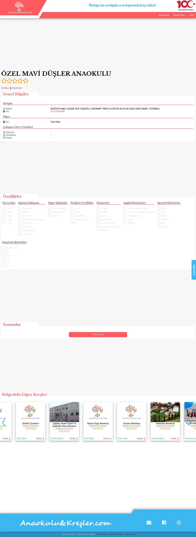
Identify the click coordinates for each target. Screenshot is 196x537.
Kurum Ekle (179, 14)
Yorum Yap (98, 334)
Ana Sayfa (164, 14)
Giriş (191, 14)
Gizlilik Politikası (102, 534)
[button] (191, 422)
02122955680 (58, 111)
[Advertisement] (98, 43)
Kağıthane (17, 88)
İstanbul (5, 88)
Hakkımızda (130, 534)
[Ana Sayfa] (19, 12)
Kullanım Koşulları (117, 534)
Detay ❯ (40, 438)
